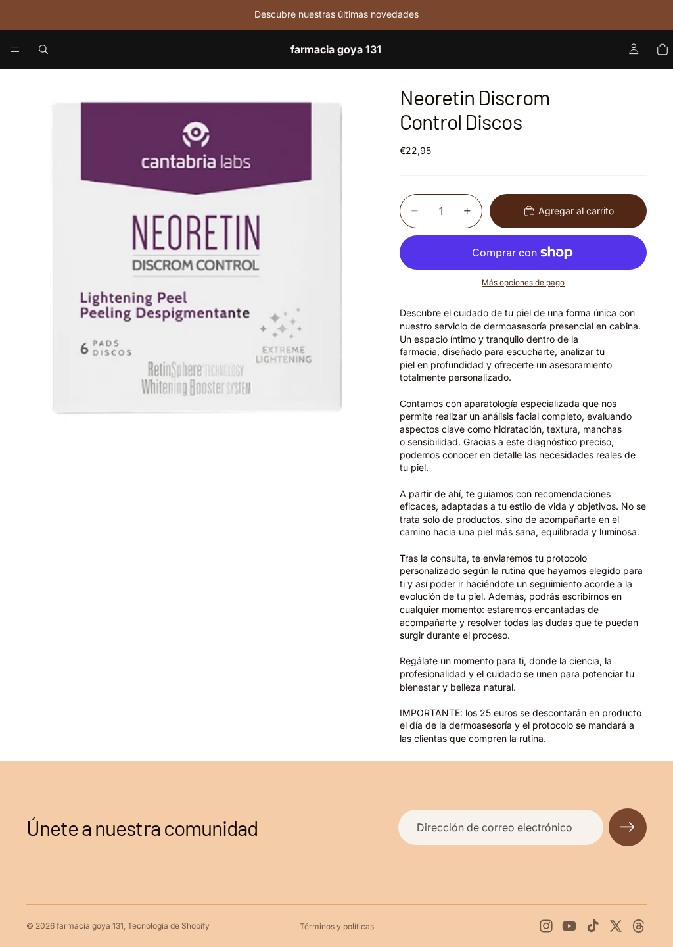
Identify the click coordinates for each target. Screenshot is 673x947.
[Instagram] (546, 926)
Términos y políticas (337, 926)
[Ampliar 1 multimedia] (197, 255)
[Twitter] (616, 926)
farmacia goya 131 (90, 926)
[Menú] (15, 49)
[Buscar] (43, 49)
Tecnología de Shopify (169, 926)
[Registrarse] (628, 827)
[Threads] (639, 926)
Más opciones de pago (523, 282)
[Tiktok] (593, 926)
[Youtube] (569, 926)
